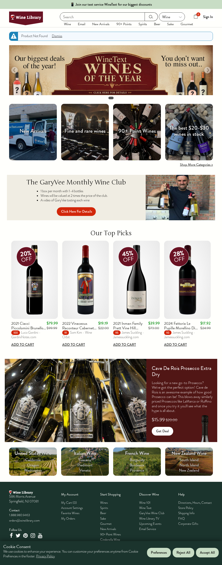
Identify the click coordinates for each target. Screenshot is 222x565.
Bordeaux (137, 465)
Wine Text (145, 508)
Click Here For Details (76, 211)
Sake (170, 24)
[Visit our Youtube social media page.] (41, 535)
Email (81, 24)
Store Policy (185, 508)
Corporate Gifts (188, 524)
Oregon (33, 465)
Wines (104, 502)
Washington (33, 470)
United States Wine (33, 453)
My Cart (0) (69, 502)
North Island (189, 465)
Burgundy (137, 460)
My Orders (68, 518)
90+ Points (124, 24)
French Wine (137, 453)
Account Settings (72, 508)
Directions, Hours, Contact (195, 502)
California (33, 460)
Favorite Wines (70, 513)
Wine (67, 24)
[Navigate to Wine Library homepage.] (26, 18)
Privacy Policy (45, 556)
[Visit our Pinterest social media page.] (26, 535)
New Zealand (189, 470)
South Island (189, 460)
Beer (157, 24)
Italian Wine (85, 453)
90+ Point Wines (110, 534)
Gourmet (187, 24)
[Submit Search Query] (151, 16)
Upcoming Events (150, 524)
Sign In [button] (208, 16)
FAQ (181, 518)
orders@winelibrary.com (24, 520)
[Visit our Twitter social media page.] (18, 535)
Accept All (207, 552)
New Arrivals (100, 24)
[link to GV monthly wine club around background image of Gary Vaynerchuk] (180, 197)
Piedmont (85, 465)
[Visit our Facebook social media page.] (11, 535)
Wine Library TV (149, 518)
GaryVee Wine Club (151, 513)
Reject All (183, 552)
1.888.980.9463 (19, 515)
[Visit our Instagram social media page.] (33, 535)
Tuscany (85, 460)
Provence (137, 470)
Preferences (159, 552)
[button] (14, 70)
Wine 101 (144, 502)
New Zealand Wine (189, 453)
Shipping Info (186, 513)
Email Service (147, 529)
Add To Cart (22, 344)
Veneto (85, 470)
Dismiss (57, 36)
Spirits (143, 24)
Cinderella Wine (110, 539)
